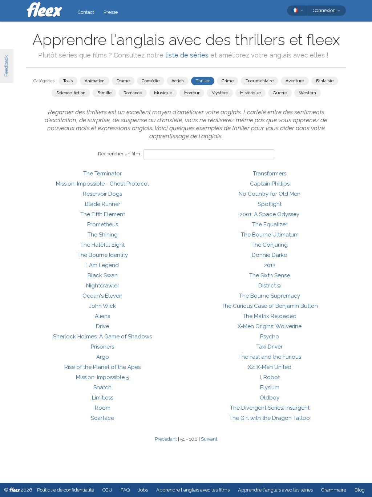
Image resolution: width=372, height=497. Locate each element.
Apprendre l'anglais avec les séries (275, 490)
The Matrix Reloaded (269, 316)
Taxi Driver (269, 346)
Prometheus (102, 224)
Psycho (269, 336)
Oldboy (269, 397)
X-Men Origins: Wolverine (270, 326)
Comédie (150, 80)
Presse (111, 12)
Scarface (102, 418)
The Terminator (102, 173)
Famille (104, 92)
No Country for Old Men (269, 194)
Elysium (269, 387)
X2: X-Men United (269, 367)
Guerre (280, 92)
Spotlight (270, 204)
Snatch (102, 387)
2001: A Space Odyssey (269, 214)
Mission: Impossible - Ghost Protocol (102, 183)
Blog (360, 490)
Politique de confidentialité (65, 490)
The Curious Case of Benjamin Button (270, 306)
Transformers (269, 173)
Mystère (219, 92)
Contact (86, 12)
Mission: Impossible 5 (102, 377)
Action (177, 80)
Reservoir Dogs (102, 194)
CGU (107, 490)
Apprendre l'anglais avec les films (193, 490)
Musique (163, 92)
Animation (95, 80)
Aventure (295, 80)
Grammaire (333, 490)
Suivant (209, 439)
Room (102, 408)
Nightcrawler (102, 285)
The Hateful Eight (102, 245)
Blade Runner (102, 204)
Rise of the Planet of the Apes (102, 367)
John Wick (102, 306)
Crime (228, 80)
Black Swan (103, 275)
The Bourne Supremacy (269, 296)
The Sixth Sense (269, 275)
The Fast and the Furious (269, 357)
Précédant (166, 439)
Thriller (203, 80)
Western (307, 92)
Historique (250, 92)
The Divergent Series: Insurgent (270, 408)
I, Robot (270, 377)
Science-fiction (70, 92)
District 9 (269, 285)
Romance (133, 92)
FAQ (125, 490)
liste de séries (187, 55)
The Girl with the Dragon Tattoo (269, 418)
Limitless (102, 397)
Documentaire (260, 80)
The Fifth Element (102, 214)
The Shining (103, 234)
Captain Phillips (270, 183)
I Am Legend (102, 265)
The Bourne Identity (102, 255)
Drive (102, 326)
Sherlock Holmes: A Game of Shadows (102, 336)
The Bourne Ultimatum (270, 234)
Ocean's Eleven (102, 296)
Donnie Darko (269, 255)
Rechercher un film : (120, 153)
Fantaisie (324, 80)
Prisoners (102, 346)
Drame (123, 80)
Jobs (143, 490)
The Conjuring (269, 245)
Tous (68, 80)
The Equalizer (269, 224)
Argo (102, 357)
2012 (269, 265)
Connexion (325, 10)
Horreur (191, 92)
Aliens (102, 316)
